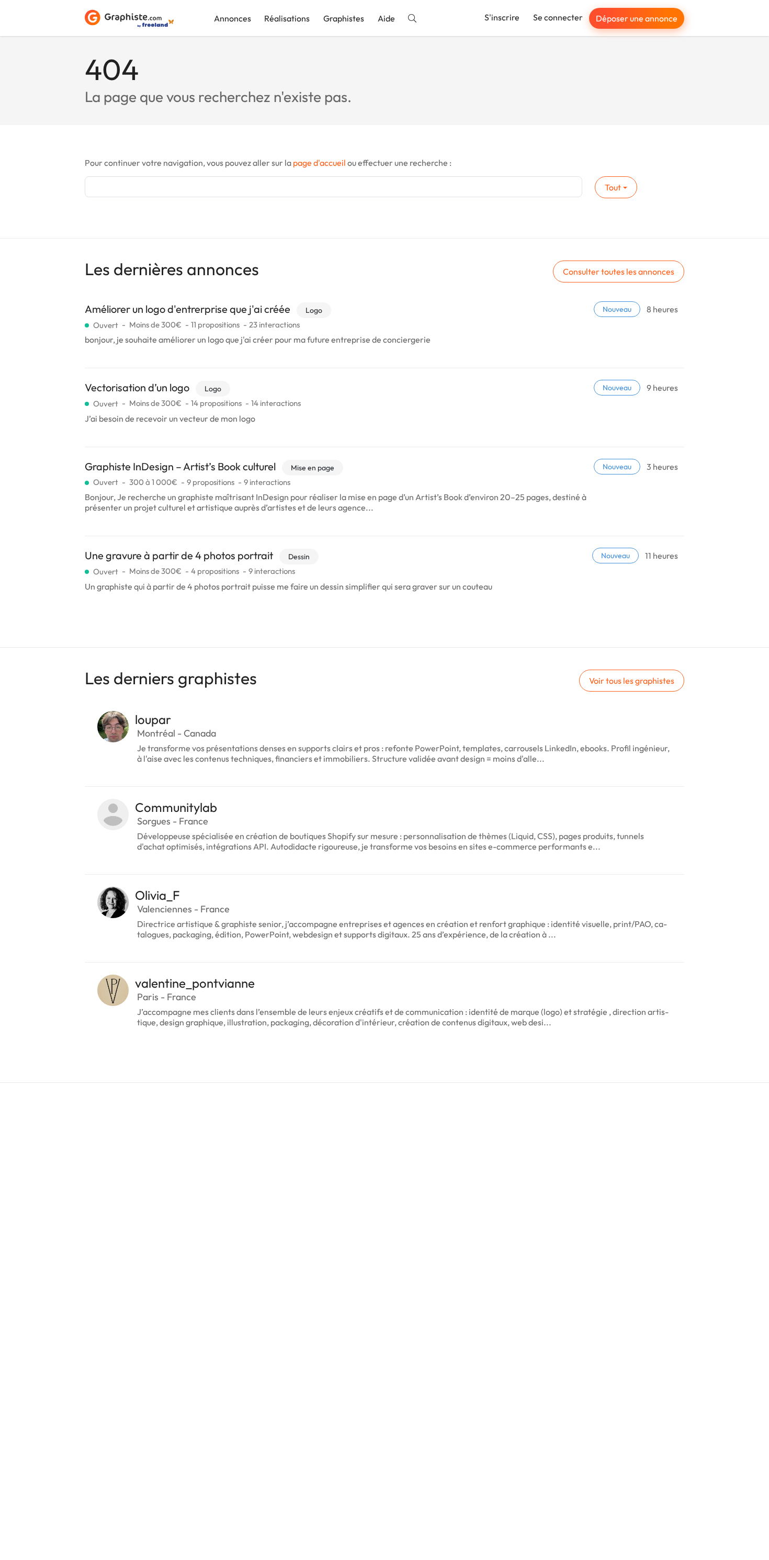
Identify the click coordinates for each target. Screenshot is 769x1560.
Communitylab (176, 807)
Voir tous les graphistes (631, 680)
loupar (153, 719)
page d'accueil (319, 162)
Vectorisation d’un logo (137, 387)
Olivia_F (157, 895)
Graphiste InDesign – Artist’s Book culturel (180, 466)
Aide (386, 18)
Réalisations (287, 18)
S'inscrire (501, 17)
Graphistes (343, 18)
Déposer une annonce (636, 18)
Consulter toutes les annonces (618, 271)
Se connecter (558, 17)
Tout (613, 187)
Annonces (232, 18)
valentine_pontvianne (195, 983)
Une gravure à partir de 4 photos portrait (179, 555)
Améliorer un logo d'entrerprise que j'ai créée (187, 308)
